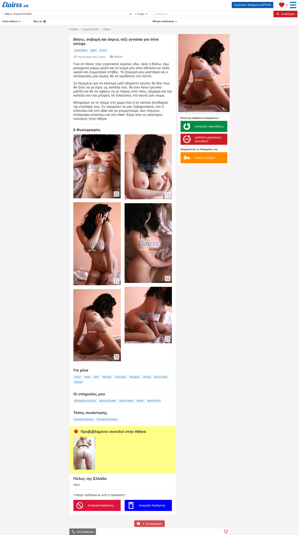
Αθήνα (76, 484)
